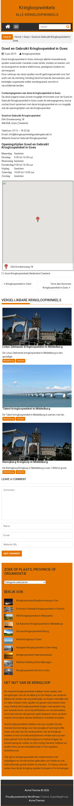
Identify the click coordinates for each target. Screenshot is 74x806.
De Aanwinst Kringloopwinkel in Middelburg (39, 623)
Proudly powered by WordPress (23, 796)
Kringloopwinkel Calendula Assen (34, 654)
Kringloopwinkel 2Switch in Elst (33, 670)
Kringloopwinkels (37, 7)
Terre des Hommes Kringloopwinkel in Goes (57, 286)
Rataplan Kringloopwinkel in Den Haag (36, 647)
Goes (26, 37)
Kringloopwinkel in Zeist (18, 284)
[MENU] (16, 26)
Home (18, 37)
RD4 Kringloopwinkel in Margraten (34, 615)
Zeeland (45, 273)
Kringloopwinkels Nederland (26, 273)
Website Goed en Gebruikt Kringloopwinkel (24, 138)
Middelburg (8, 361)
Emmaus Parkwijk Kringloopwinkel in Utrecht (40, 608)
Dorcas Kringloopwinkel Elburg (32, 631)
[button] (38, 219)
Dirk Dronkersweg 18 (22, 266)
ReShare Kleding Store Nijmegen (34, 662)
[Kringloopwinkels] (7, 25)
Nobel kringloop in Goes (28, 639)
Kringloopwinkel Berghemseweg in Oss (37, 600)
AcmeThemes (37, 800)
